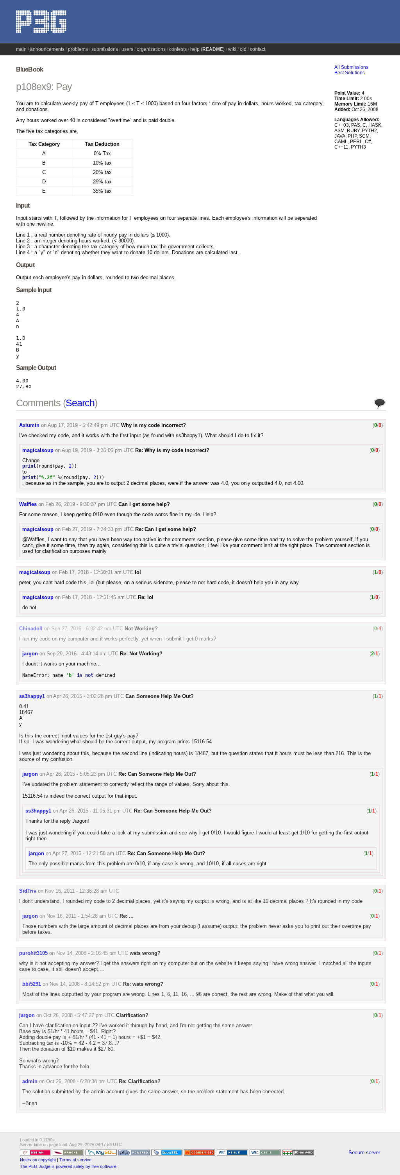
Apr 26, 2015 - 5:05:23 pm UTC (81, 774)
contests (178, 49)
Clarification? (132, 1015)
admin (30, 1081)
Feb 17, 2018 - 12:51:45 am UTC (99, 597)
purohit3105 (33, 953)
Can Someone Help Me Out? (159, 696)
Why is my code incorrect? (153, 425)
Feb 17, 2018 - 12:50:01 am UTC (96, 572)
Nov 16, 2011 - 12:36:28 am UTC (82, 891)
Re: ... (127, 916)
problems (78, 49)
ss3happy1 (32, 696)
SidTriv (27, 891)
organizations (151, 49)
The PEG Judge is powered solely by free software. (69, 1166)
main (21, 49)
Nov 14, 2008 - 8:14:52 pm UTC (85, 984)
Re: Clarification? (140, 1081)
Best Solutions (349, 72)
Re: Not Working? (141, 654)
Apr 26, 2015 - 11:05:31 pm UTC (95, 811)
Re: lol (146, 597)
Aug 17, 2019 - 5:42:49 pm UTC (84, 425)
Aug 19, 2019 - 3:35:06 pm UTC (98, 450)
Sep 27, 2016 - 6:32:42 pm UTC (87, 628)
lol (138, 572)
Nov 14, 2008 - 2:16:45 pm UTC (92, 953)
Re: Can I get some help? (165, 529)
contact (257, 49)
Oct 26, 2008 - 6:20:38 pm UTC (81, 1081)
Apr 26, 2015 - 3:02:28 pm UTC (88, 696)
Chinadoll (31, 628)
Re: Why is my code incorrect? (172, 450)
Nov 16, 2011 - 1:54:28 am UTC (82, 916)
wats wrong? (145, 953)
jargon (30, 654)
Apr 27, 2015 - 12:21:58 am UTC (89, 853)
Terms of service (75, 1159)
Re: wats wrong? (143, 984)
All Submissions (351, 67)
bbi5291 (31, 984)
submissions (104, 49)
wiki (232, 49)
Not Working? (141, 628)
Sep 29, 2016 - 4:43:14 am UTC (82, 654)
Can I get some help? (144, 504)
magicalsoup (38, 450)
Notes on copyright (38, 1159)
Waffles (28, 504)
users (127, 49)
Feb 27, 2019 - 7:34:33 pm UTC (98, 529)
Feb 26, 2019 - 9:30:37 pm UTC (81, 504)
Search (80, 402)
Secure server (364, 1152)
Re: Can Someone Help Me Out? (157, 774)
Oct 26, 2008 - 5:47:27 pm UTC (78, 1015)
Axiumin (29, 425)
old (243, 49)
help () (207, 49)
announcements (47, 49)
